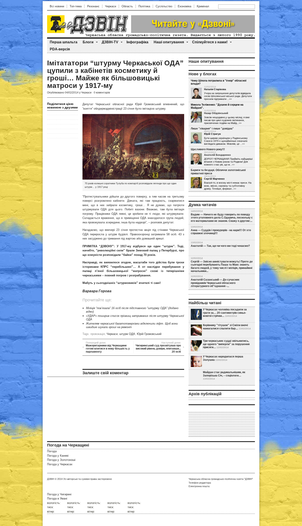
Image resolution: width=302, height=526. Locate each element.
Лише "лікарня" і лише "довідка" (212, 128)
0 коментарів (102, 92)
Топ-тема (76, 6)
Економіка (184, 6)
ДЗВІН (50, 479)
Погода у (58, 455)
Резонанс (93, 6)
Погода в (57, 498)
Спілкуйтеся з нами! (209, 42)
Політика (144, 6)
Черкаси (110, 6)
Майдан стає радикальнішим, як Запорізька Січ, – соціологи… (224, 374)
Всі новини (57, 6)
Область (127, 6)
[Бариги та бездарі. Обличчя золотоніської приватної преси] (196, 183)
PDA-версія (60, 49)
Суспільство (164, 6)
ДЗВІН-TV (110, 42)
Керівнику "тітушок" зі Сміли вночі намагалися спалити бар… (225, 327)
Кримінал (203, 6)
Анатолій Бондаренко (217, 155)
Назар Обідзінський (216, 113)
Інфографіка (137, 42)
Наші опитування (169, 42)
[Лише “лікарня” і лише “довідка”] (196, 138)
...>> (242, 143)
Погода (52, 451)
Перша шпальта (63, 42)
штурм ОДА (127, 334)
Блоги (88, 42)
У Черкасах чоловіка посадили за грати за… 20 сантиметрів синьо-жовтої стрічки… (225, 312)
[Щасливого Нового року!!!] (196, 159)
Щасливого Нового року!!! (208, 149)
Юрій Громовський (149, 334)
